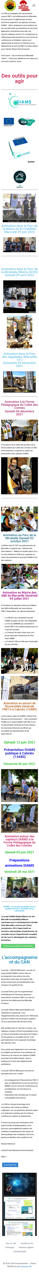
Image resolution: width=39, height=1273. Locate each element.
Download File (10, 1165)
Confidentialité (19, 1251)
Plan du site (11, 1243)
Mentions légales (26, 1247)
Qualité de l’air (27, 1243)
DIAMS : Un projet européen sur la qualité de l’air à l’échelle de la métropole (19, 908)
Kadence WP (26, 1266)
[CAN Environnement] (16, 5)
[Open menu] (33, 5)
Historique (9, 1247)
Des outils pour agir (20, 78)
